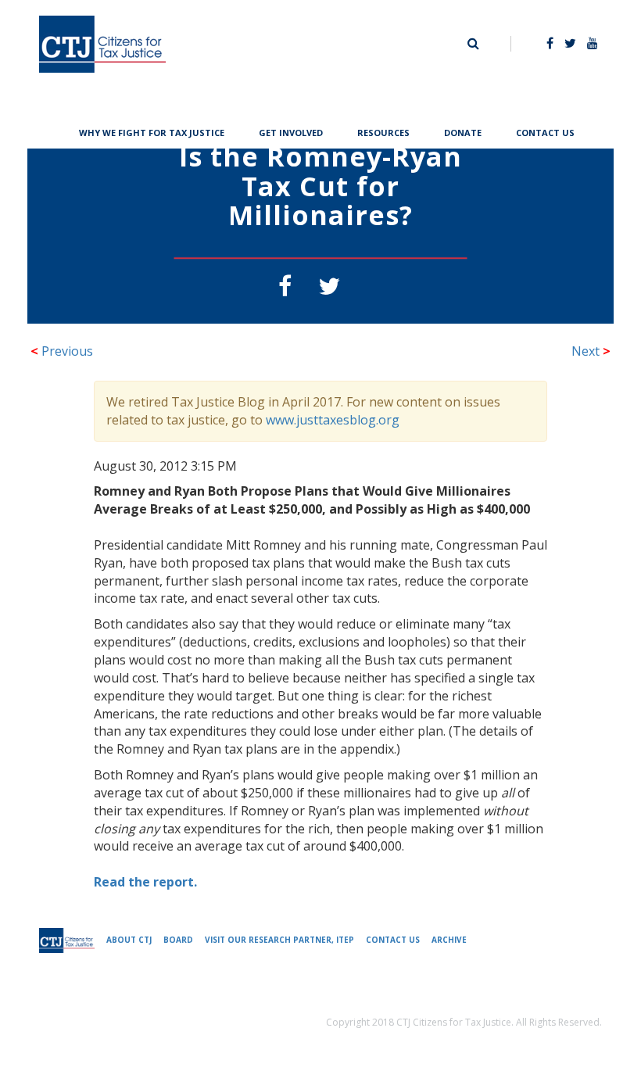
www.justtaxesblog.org (332, 419)
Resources (383, 131)
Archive (449, 939)
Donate (463, 131)
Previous (61, 351)
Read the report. (145, 881)
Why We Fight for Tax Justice (151, 131)
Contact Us (545, 131)
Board (178, 939)
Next (591, 351)
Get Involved (291, 131)
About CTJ (129, 939)
